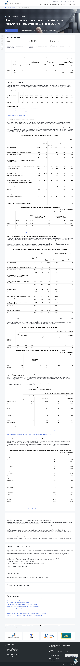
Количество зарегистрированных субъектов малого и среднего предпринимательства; (25, 113)
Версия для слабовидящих (67, 1)
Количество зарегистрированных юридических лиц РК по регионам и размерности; (24, 110)
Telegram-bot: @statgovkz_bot (12, 656)
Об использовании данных (54, 655)
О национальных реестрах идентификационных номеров (19, 608)
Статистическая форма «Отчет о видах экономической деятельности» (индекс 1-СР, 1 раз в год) (27, 613)
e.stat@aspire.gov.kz (13, 650)
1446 (8, 654)
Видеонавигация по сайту (54, 658)
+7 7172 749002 (54, 646)
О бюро (46, 4)
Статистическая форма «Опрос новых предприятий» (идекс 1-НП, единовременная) (24, 615)
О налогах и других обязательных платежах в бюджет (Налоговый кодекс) (22, 604)
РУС (73, 1)
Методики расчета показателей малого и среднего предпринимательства (22, 600)
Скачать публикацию (11, 30)
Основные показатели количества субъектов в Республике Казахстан (21, 588)
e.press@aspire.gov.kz (56, 647)
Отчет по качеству (10, 611)
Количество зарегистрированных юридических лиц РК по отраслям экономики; (23, 108)
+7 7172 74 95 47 (54, 653)
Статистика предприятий (23, 7)
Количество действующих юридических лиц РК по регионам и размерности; (23, 111)
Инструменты (72, 4)
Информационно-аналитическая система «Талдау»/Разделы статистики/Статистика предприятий (27, 610)
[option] (13, 636)
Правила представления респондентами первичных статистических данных (23, 606)
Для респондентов (54, 4)
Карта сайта (51, 657)
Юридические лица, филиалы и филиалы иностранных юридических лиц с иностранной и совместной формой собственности (33, 430)
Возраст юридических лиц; (12, 589)
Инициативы (64, 4)
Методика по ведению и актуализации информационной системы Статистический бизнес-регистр (27, 598)
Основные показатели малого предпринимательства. (18, 115)
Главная (40, 4)
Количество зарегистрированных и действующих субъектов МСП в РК (21, 508)
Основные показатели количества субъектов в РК (17, 232)
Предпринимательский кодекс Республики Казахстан (18, 602)
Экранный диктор (52, 660)
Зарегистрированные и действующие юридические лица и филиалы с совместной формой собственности (29, 434)
